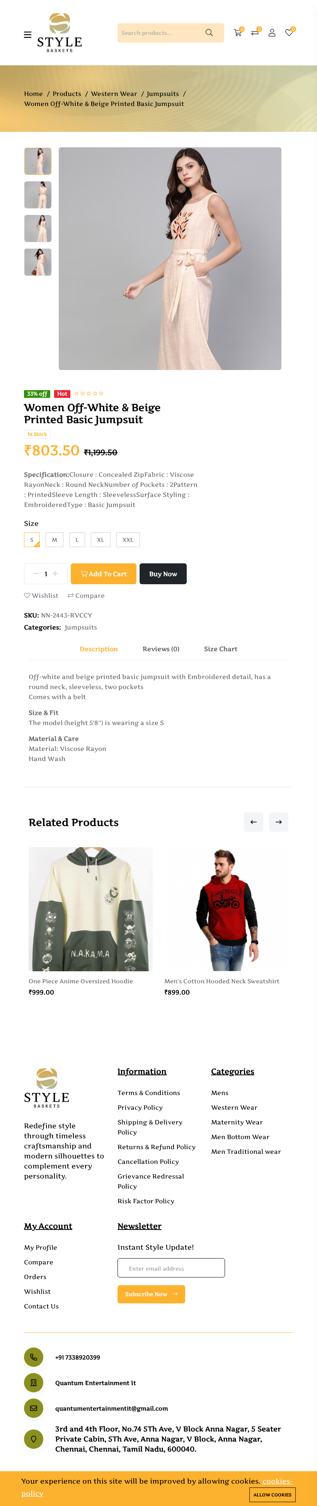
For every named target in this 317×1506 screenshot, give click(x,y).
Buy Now (163, 574)
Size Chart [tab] (220, 649)
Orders (35, 1277)
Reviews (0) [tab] (161, 649)
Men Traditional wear (246, 1151)
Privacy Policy (140, 1107)
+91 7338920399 (77, 1357)
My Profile (40, 1247)
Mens (219, 1093)
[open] (27, 35)
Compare (89, 595)
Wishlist (44, 595)
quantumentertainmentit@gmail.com (111, 1408)
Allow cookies (272, 1494)
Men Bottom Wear (240, 1137)
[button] (253, 822)
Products (67, 93)
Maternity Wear (237, 1122)
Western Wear (114, 93)
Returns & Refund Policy (157, 1147)
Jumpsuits (163, 93)
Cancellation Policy (148, 1161)
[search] (209, 33)
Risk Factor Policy (146, 1201)
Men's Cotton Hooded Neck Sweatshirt (222, 981)
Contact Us (41, 1306)
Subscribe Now (147, 1294)
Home (33, 93)
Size (31, 523)
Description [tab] (99, 649)
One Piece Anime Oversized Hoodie (81, 981)
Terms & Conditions (149, 1093)
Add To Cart (107, 574)
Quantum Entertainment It (95, 1383)
